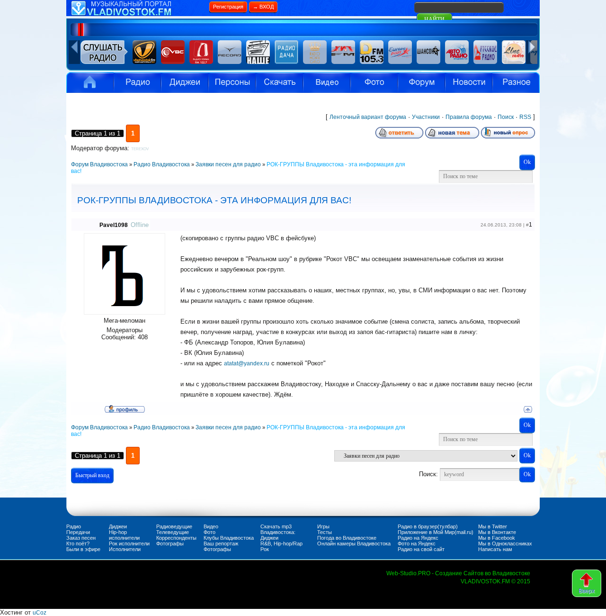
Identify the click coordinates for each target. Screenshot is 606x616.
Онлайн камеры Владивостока (354, 543)
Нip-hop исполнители (124, 535)
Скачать (279, 82)
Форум (421, 82)
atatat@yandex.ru (246, 363)
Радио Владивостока (162, 164)
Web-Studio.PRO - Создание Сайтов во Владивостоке (458, 573)
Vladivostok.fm (90, 82)
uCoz (39, 612)
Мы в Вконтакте (497, 532)
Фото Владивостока (374, 82)
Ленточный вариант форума (368, 117)
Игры (323, 526)
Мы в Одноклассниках (505, 543)
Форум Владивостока (99, 164)
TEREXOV (140, 149)
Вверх (587, 591)
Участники (426, 117)
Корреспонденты (176, 538)
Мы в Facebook (496, 538)
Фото (209, 532)
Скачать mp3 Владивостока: (277, 529)
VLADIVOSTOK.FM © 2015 (495, 581)
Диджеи (118, 526)
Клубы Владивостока (229, 538)
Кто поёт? (77, 543)
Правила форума (469, 117)
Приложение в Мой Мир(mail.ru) (435, 532)
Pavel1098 (113, 225)
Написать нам (495, 549)
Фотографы (170, 543)
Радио (137, 82)
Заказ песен (81, 538)
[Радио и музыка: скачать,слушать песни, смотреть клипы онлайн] (137, 14)
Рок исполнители (129, 543)
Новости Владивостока (468, 82)
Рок (264, 549)
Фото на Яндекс (417, 543)
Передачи (78, 532)
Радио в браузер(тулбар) (428, 526)
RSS (525, 117)
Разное (516, 82)
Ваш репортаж (221, 543)
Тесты (324, 532)
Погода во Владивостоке (346, 538)
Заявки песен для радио (228, 164)
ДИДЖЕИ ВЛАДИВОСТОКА (184, 82)
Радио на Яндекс (418, 538)
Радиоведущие (174, 526)
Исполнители (232, 82)
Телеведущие (172, 532)
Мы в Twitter (492, 526)
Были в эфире (83, 549)
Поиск (506, 117)
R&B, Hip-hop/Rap (281, 543)
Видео (326, 82)
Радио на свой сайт (421, 549)
